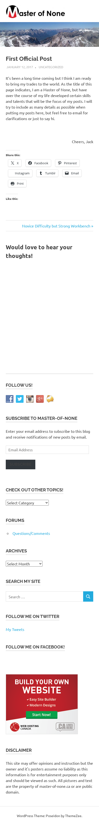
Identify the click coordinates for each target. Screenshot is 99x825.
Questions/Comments (31, 533)
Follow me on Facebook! (35, 646)
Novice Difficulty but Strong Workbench (56, 225)
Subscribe (20, 464)
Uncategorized (51, 67)
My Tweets (15, 629)
